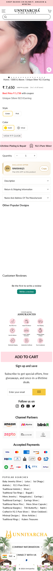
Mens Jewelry (9, 496)
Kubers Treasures (30, 519)
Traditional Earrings (12, 500)
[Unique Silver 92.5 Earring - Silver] (15, 249)
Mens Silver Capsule (36, 504)
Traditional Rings (10, 519)
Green (7, 113)
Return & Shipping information (18, 189)
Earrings (38, 496)
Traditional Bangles (12, 507)
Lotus (27, 481)
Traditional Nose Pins (13, 504)
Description (9, 181)
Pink (17, 113)
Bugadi (29, 492)
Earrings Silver (31, 500)
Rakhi (42, 507)
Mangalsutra (25, 496)
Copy (44, 168)
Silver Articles (28, 515)
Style (5, 108)
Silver (26, 489)
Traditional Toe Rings (13, 492)
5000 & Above (18, 79)
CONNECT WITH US (25, 555)
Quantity (7, 155)
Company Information (25, 547)
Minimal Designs (11, 515)
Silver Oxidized (38, 511)
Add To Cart (26, 357)
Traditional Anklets (11, 489)
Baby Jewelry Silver (12, 481)
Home (6, 79)
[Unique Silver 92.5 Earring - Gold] (12, 249)
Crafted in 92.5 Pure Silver (15, 511)
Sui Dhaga (38, 481)
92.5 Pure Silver (21, 485)
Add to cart (14, 255)
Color (5, 122)
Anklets (6, 485)
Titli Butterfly (30, 507)
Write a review (26, 291)
